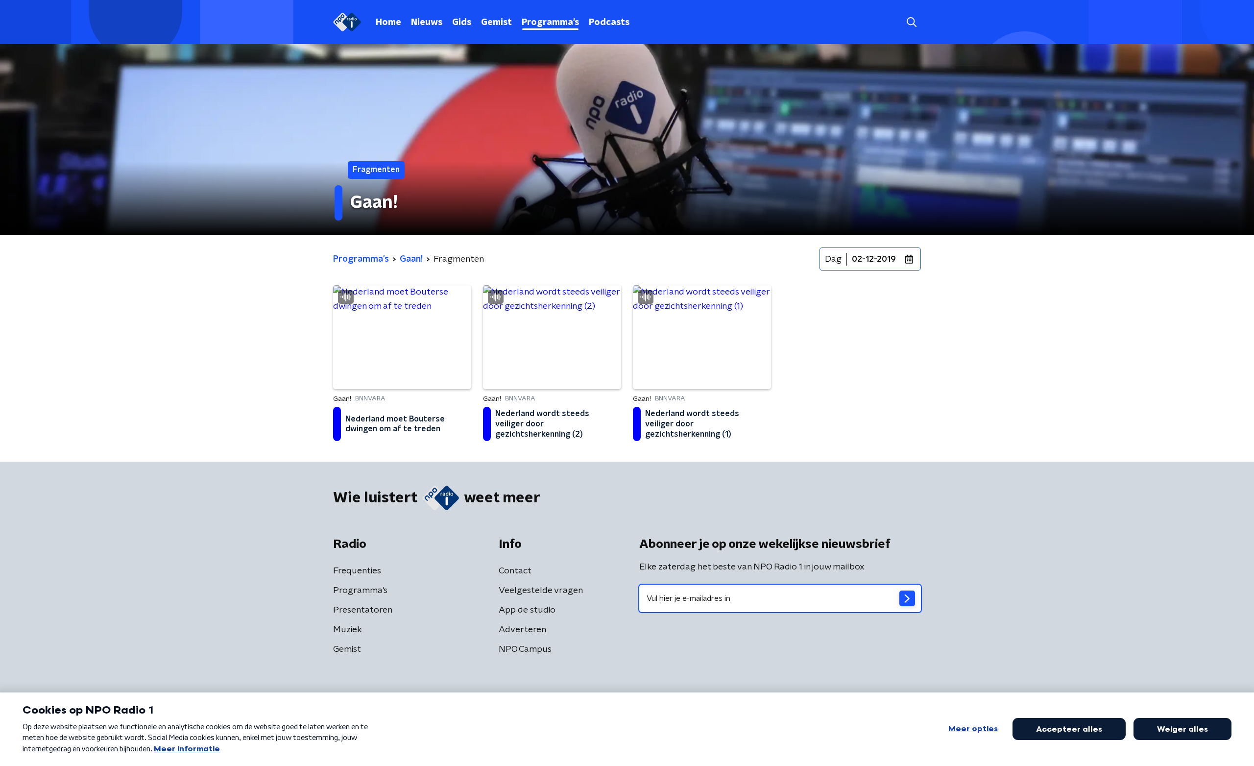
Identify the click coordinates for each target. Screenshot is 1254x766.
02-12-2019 (874, 259)
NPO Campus (525, 649)
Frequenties (357, 571)
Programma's (550, 22)
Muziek (347, 629)
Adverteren (522, 629)
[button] (911, 22)
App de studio (527, 610)
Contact (515, 571)
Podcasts (609, 22)
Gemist (496, 22)
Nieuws (426, 22)
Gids (461, 22)
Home (388, 22)
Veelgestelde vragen (541, 590)
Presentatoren (362, 610)
